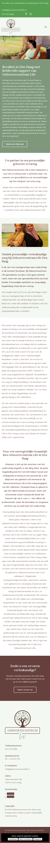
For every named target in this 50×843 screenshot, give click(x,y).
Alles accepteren (25, 839)
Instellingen (13, 839)
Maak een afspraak (15, 144)
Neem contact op (25, 690)
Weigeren (37, 839)
